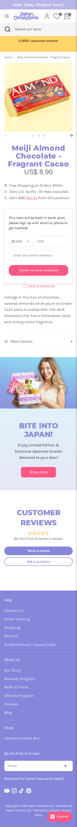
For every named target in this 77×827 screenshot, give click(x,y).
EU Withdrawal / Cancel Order (30, 644)
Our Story (12, 670)
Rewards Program (19, 678)
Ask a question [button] (38, 561)
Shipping (12, 627)
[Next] (71, 135)
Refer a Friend (16, 687)
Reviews (11, 704)
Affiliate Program (19, 695)
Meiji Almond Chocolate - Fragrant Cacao (43, 57)
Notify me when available (38, 270)
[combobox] (33, 29)
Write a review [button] (39, 551)
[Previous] (5, 135)
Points (31, 197)
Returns (11, 636)
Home (8, 57)
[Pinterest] (28, 790)
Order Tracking (17, 619)
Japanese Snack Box (22, 738)
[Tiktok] (21, 790)
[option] (41, 41)
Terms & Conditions (46, 810)
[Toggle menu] (6, 16)
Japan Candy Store (40, 805)
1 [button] (33, 136)
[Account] (47, 14)
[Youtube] (6, 790)
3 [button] (44, 135)
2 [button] (39, 135)
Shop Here (38, 472)
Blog (8, 712)
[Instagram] (14, 790)
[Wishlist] (57, 16)
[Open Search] (7, 29)
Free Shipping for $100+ (42, 41)
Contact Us (14, 610)
